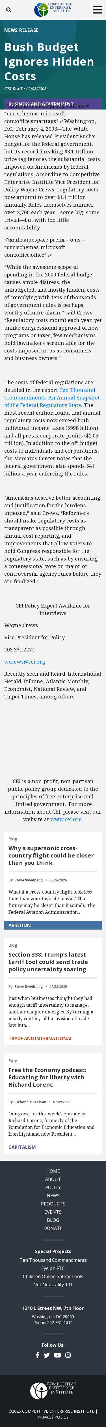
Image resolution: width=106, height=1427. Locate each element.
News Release (21, 30)
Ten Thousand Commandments (53, 1260)
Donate (53, 1228)
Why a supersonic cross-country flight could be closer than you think (51, 855)
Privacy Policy (53, 1417)
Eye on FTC (53, 1268)
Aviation (19, 925)
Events (53, 1212)
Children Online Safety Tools (53, 1276)
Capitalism (22, 1147)
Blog (53, 1220)
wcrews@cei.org (24, 661)
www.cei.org (66, 819)
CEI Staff (13, 88)
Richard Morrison (30, 1102)
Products (53, 1204)
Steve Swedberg (28, 880)
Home (53, 1171)
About (53, 1179)
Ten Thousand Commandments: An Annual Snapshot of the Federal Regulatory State (52, 397)
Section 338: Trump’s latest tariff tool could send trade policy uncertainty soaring (48, 962)
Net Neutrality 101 (53, 1284)
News (53, 1195)
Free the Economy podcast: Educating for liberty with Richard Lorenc (47, 1077)
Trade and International (40, 1038)
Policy (53, 1187)
